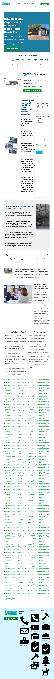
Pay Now (36, 6)
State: (37, 137)
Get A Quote (26, 3)
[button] (5, 257)
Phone (44, 125)
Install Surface (38, 120)
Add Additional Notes (38, 144)
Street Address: (46, 131)
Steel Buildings (20, 1)
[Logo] (8, 3)
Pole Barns (34, 1)
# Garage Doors (46, 116)
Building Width (38, 111)
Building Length (46, 111)
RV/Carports (27, 1)
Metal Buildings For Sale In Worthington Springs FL (10, 595)
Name (37, 125)
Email (37, 131)
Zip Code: (45, 145)
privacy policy (48, 675)
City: (44, 139)
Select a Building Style (39, 100)
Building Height (38, 116)
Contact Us (33, 3)
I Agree (25, 675)
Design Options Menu (28, 6)
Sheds (19, 3)
